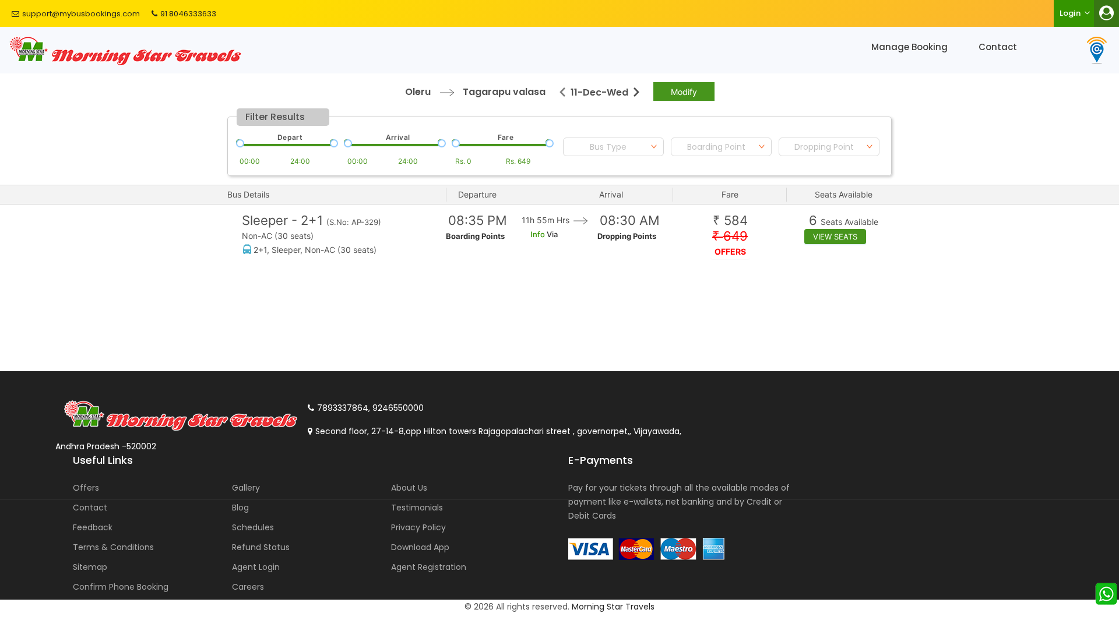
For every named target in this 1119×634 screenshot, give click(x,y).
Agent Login (256, 567)
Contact (998, 47)
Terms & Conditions (113, 547)
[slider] (239, 142)
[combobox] (613, 147)
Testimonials (417, 507)
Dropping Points (626, 236)
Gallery (246, 488)
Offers (86, 488)
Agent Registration (428, 567)
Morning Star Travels (613, 606)
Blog (240, 507)
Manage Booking (909, 47)
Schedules (253, 527)
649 (730, 236)
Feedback (92, 527)
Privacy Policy (418, 527)
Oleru (418, 91)
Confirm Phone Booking (120, 587)
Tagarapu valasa (504, 91)
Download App (420, 547)
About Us (409, 488)
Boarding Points (475, 236)
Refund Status (261, 547)
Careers (248, 587)
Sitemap (90, 567)
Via (551, 234)
